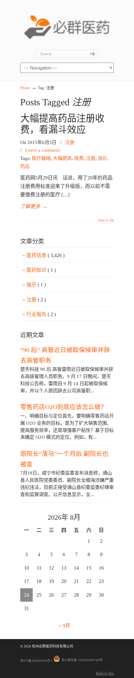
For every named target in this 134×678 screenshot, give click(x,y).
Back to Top (106, 220)
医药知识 (41, 270)
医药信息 (45, 255)
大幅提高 (62, 158)
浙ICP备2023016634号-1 (36, 660)
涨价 (102, 158)
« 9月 (64, 625)
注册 (69, 142)
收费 (79, 158)
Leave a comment (42, 150)
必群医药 (67, 25)
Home (25, 87)
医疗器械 (41, 158)
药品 (25, 166)
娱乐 (36, 284)
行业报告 (41, 314)
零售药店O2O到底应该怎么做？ (63, 406)
